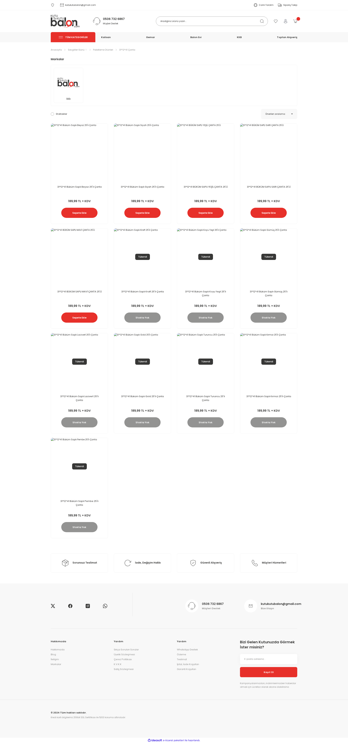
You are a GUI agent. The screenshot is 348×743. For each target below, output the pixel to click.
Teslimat (182, 659)
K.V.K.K (117, 664)
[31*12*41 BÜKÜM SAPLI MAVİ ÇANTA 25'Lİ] (79, 256)
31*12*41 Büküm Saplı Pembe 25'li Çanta (79, 503)
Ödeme (181, 654)
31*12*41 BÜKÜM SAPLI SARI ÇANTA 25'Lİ (269, 187)
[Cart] (295, 21)
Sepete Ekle (79, 213)
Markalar (56, 664)
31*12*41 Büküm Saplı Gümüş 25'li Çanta (268, 293)
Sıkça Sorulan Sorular (126, 649)
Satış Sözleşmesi (124, 669)
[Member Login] (285, 21)
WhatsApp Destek (187, 649)
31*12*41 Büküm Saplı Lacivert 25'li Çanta (79, 398)
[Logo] (65, 21)
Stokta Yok (142, 317)
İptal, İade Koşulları (188, 664)
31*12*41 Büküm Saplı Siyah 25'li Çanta (142, 187)
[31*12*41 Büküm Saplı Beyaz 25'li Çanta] (79, 152)
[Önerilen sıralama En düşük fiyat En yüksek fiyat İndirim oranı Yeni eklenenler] (279, 114)
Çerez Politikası (123, 659)
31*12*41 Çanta (127, 49)
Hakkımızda (58, 649)
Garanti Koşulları (186, 669)
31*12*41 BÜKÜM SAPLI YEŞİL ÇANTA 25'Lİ (206, 187)
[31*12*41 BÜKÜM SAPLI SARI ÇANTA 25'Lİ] (268, 152)
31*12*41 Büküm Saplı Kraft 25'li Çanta (142, 291)
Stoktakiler (61, 113)
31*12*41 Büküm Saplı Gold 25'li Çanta (142, 396)
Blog (53, 654)
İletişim (55, 659)
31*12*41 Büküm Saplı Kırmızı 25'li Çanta (268, 396)
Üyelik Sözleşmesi (124, 654)
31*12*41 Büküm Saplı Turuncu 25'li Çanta (205, 398)
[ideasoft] (155, 740)
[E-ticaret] (173, 740)
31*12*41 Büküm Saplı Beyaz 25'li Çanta (79, 187)
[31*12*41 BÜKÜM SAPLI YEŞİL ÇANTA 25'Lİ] (205, 152)
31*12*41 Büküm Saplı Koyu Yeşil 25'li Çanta (205, 293)
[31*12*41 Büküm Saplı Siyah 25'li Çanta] (142, 152)
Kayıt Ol (269, 672)
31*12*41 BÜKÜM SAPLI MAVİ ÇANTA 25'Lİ (79, 291)
